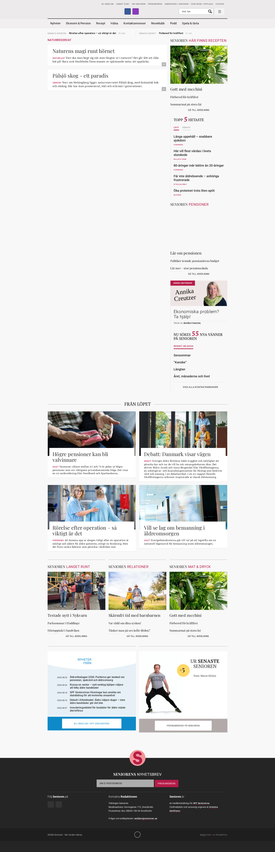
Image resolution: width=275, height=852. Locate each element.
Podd (173, 23)
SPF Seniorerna (201, 803)
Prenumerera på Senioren (183, 725)
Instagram (135, 11)
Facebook (127, 11)
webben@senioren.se (145, 818)
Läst (176, 127)
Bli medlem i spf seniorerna (91, 723)
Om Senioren (139, 4)
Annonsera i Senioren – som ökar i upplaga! (189, 4)
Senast (186, 127)
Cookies (220, 4)
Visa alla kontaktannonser (200, 387)
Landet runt (123, 4)
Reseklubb (158, 23)
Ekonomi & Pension (78, 23)
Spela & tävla (190, 23)
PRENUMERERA (155, 4)
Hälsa (114, 23)
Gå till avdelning (199, 110)
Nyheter (55, 23)
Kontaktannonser (134, 23)
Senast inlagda (183, 346)
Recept (100, 23)
